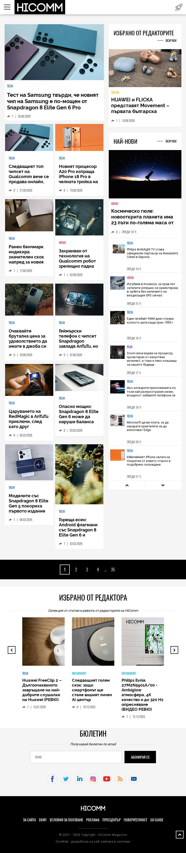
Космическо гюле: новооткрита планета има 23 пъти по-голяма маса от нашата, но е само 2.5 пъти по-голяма (142, 222)
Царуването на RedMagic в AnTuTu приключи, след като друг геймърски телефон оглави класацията (28, 426)
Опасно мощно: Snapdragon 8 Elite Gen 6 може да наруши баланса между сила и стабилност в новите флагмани (79, 421)
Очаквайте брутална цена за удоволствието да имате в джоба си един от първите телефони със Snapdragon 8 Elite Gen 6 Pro (28, 348)
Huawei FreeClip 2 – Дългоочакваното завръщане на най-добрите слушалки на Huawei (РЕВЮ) (42, 690)
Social (115, 92)
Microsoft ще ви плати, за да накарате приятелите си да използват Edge (148, 426)
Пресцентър (111, 819)
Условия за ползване (66, 819)
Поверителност (135, 819)
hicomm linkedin (79, 779)
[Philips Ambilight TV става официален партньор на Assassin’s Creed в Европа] (117, 252)
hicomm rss (120, 779)
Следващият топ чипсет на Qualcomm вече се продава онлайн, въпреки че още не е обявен (29, 179)
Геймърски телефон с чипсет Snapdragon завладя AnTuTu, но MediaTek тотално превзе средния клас (78, 346)
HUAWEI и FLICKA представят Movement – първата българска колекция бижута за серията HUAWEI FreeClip (141, 111)
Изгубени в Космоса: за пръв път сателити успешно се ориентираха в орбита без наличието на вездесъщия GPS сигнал (152, 289)
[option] (145, 255)
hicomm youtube (106, 779)
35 (113, 569)
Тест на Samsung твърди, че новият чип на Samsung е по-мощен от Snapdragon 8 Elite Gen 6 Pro (53, 101)
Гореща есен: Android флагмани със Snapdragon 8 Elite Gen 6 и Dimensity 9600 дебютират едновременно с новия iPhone (78, 537)
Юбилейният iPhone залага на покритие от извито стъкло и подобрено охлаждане (148, 460)
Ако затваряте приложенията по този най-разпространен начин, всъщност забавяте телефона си (151, 391)
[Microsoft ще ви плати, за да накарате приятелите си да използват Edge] (117, 425)
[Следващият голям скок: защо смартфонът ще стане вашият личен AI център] (112, 644)
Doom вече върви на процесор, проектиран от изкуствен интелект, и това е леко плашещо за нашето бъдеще (152, 358)
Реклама (92, 819)
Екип (42, 819)
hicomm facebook (52, 779)
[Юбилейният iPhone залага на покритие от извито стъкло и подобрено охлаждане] (117, 459)
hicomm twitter (66, 779)
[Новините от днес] (179, 7)
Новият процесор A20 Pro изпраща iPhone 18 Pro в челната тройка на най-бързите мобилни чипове (78, 179)
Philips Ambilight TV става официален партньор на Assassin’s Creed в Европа (152, 253)
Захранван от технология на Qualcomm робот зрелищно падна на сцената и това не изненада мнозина (78, 266)
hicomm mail (134, 779)
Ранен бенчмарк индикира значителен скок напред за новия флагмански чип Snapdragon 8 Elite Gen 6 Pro (28, 262)
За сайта (29, 819)
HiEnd (62, 243)
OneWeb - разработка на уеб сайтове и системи (93, 841)
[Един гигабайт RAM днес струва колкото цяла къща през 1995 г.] (117, 321)
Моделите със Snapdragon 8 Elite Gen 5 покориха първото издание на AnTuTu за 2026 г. (29, 506)
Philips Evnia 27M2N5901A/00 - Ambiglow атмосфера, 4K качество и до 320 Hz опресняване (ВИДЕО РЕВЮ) (142, 695)
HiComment (79, 673)
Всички (171, 40)
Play (129, 347)
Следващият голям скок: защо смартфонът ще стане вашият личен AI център (92, 690)
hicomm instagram (93, 779)
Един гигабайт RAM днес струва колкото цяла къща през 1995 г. (150, 320)
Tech (10, 86)
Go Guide (156, 819)
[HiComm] (40, 7)
